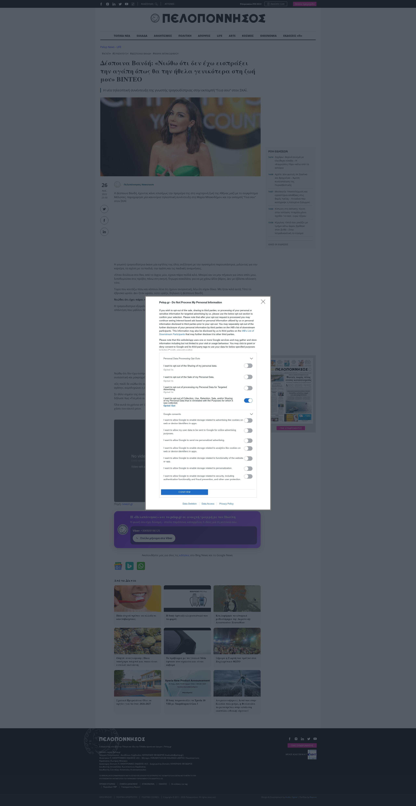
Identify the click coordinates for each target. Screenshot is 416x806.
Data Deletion (190, 503)
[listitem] (208, 358)
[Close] (264, 303)
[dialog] (208, 403)
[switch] (248, 365)
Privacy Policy (226, 503)
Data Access (208, 503)
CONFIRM (185, 492)
